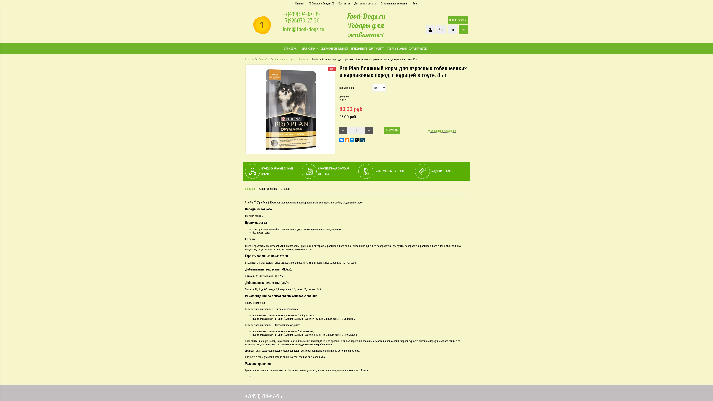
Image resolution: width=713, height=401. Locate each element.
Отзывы (285, 188)
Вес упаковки (346, 87)
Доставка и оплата (365, 3)
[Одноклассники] (347, 140)
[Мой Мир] (352, 140)
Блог (415, 3)
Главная (299, 3)
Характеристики (268, 188)
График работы (457, 20)
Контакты (344, 3)
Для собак (264, 59)
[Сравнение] (452, 29)
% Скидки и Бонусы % (321, 3)
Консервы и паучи (284, 59)
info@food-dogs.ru (303, 29)
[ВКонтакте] (341, 140)
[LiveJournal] (362, 140)
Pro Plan (303, 59)
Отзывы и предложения (394, 3)
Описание (250, 188)
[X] (357, 140)
